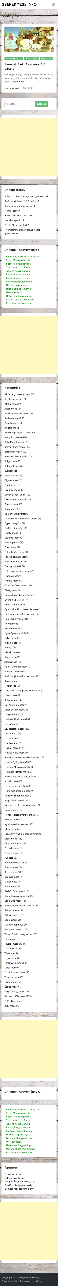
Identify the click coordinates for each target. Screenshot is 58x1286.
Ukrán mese (10, 982)
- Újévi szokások (13, 292)
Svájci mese (10, 881)
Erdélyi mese (11, 532)
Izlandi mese (11, 652)
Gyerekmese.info (19, 4)
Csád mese (10, 485)
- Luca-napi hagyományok (18, 288)
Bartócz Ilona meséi (14, 446)
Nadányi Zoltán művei (16, 795)
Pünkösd (8, 857)
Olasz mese (10, 829)
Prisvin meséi (11, 853)
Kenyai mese (11, 681)
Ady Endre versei (13, 399)
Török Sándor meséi (14, 972)
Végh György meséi (14, 991)
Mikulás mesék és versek (17, 776)
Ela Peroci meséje (13, 528)
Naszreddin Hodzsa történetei (20, 805)
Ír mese (8, 647)
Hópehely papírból (14, 220)
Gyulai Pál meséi (13, 604)
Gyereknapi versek (14, 599)
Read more (18, 81)
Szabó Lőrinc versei (14, 891)
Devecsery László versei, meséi (20, 518)
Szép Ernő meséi (13, 900)
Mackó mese (11, 743)
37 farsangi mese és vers (17, 394)
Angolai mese (11, 427)
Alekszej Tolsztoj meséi (16, 413)
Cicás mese (10, 475)
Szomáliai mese (12, 919)
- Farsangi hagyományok (17, 274)
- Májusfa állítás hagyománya (19, 299)
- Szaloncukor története (17, 267)
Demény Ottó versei (15, 513)
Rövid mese (10, 872)
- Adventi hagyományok (17, 270)
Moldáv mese (11, 781)
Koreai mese (11, 695)
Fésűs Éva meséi (13, 561)
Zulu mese (10, 1005)
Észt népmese (11, 542)
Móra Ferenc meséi (14, 786)
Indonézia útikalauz (14, 1178)
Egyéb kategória (12, 523)
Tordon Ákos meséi (14, 962)
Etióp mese (10, 547)
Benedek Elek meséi (14, 59)
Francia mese (11, 580)
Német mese (11, 810)
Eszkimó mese (12, 537)
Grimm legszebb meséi (16, 595)
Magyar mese (46, 59)
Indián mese (10, 642)
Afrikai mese (11, 403)
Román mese (11, 867)
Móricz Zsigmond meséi (17, 790)
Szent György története (17, 896)
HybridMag (36, 1281)
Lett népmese (11, 724)
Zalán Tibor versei (13, 1001)
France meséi (11, 575)
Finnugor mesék (12, 566)
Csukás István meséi (15, 499)
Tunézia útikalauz (13, 1174)
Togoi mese (10, 958)
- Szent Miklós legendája (17, 263)
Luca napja (10, 738)
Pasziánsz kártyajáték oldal (18, 1185)
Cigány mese (11, 480)
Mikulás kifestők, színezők (18, 215)
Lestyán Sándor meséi (16, 719)
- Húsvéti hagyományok (17, 285)
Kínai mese (10, 685)
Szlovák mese (11, 910)
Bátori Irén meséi (13, 451)
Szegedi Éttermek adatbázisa (19, 1181)
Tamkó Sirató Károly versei (18, 934)
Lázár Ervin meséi (13, 709)
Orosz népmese (12, 843)
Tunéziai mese (12, 977)
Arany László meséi (14, 437)
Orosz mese (10, 838)
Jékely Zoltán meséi (15, 666)
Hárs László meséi (13, 618)
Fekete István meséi (15, 556)
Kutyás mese (11, 700)
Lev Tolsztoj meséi (14, 728)
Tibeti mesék (11, 953)
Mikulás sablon (12, 210)
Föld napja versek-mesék (17, 571)
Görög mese (10, 590)
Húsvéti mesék (31, 59)
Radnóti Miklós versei (15, 862)
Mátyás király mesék (15, 752)
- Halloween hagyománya (18, 296)
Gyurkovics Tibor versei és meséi (21, 609)
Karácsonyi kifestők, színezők (19, 206)
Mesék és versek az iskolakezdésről (22, 757)
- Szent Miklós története (17, 260)
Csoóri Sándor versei (15, 494)
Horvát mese (11, 623)
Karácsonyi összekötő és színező (21, 201)
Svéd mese (10, 886)
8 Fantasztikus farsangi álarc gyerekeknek (26, 196)
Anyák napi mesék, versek (18, 432)
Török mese (10, 967)
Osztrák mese (11, 848)
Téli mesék (10, 948)
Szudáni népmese (13, 924)
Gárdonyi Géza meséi (15, 585)
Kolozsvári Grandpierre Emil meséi (22, 690)
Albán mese (10, 408)
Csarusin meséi (12, 489)
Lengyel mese (11, 714)
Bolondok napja (12, 466)
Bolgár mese (11, 461)
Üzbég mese (11, 986)
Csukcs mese (11, 504)
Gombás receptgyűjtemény (18, 1188)
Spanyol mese (11, 876)
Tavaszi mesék (12, 943)
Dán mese (9, 509)
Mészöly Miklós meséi (16, 767)
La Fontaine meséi (14, 704)
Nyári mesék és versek (16, 824)
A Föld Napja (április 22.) (17, 225)
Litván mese (10, 733)
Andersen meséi (13, 418)
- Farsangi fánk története (17, 278)
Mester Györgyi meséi (16, 762)
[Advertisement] (29, 147)
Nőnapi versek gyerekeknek (19, 814)
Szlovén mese (11, 915)
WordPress (20, 1281)
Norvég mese (11, 819)
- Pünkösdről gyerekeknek (18, 281)
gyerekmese (13, 88)
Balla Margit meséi (14, 442)
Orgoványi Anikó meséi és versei (21, 833)
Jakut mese (10, 657)
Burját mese (10, 470)
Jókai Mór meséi (13, 671)
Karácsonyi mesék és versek (19, 676)
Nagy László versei (14, 800)
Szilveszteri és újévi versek (18, 905)
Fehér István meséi (14, 552)
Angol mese (10, 423)
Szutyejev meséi (13, 929)
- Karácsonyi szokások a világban (21, 256)
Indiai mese (10, 638)
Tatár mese (10, 939)
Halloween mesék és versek (19, 614)
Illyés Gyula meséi (13, 633)
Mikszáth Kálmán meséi (16, 771)
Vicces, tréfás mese (14, 996)
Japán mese (10, 661)
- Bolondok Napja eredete (18, 303)
